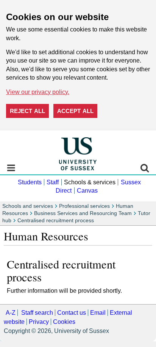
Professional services (84, 206)
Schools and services (27, 206)
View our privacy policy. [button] (37, 92)
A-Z (11, 312)
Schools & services (89, 182)
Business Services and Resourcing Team (83, 213)
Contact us (71, 312)
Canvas (87, 190)
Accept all (75, 111)
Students (30, 182)
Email (98, 312)
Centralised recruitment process (55, 220)
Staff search (37, 312)
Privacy (39, 322)
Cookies (64, 322)
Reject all (27, 111)
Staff (53, 182)
